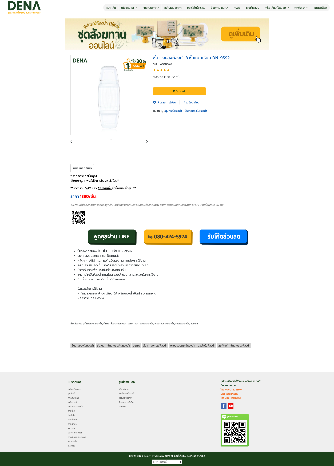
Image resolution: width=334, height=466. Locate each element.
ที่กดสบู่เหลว (73, 397)
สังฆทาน (71, 445)
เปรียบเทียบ (192, 102)
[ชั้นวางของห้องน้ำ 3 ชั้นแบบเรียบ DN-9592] (109, 95)
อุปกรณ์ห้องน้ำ (174, 111)
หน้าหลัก (111, 8)
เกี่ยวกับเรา (128, 8)
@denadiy (232, 394)
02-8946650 (233, 398)
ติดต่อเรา (300, 8)
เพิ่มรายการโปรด (166, 102)
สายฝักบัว (72, 424)
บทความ (122, 406)
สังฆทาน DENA (219, 8)
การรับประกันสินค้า (127, 393)
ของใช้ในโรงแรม (196, 8)
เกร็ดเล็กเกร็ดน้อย (276, 8)
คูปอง (237, 8)
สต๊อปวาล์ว (73, 402)
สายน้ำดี (71, 411)
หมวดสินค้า (149, 8)
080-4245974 (234, 389)
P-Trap (71, 428)
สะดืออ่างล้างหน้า (75, 406)
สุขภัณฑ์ (71, 393)
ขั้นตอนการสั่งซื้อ (126, 402)
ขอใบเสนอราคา (173, 8)
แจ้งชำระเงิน (252, 8)
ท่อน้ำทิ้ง (71, 415)
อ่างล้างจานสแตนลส (77, 437)
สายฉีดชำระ (73, 419)
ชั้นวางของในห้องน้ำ (196, 111)
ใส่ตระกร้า (180, 91)
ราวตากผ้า (72, 441)
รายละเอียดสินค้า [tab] (82, 168)
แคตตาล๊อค (320, 8)
